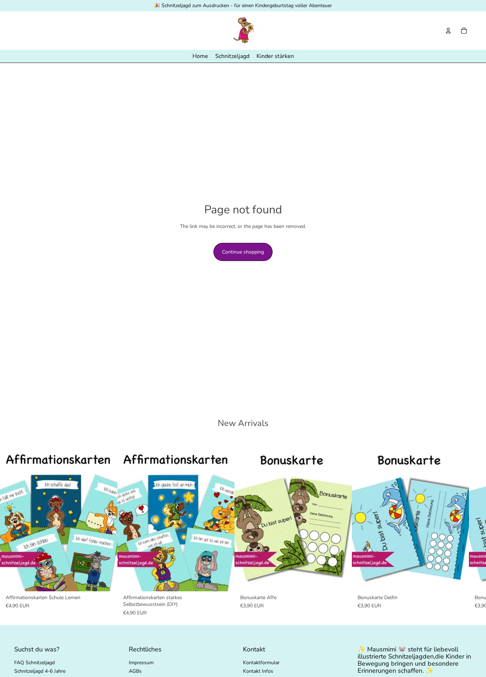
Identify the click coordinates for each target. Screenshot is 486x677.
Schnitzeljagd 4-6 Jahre (39, 671)
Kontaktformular (261, 662)
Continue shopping (243, 252)
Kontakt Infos (258, 671)
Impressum (141, 662)
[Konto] (448, 30)
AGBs (135, 671)
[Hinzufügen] (106, 580)
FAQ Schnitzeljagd (34, 662)
